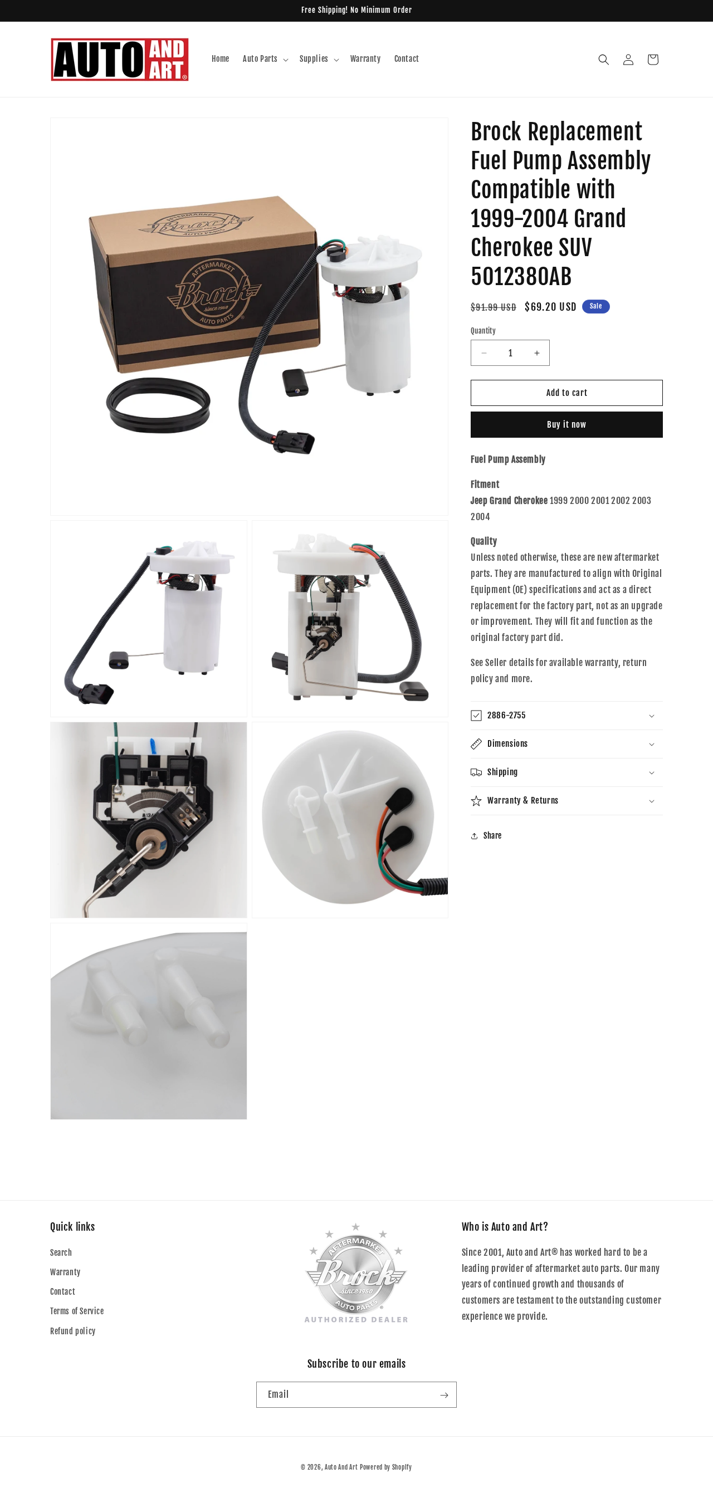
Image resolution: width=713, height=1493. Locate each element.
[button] (264, 59)
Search (61, 1252)
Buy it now (567, 425)
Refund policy (73, 1331)
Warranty (65, 1272)
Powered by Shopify (386, 1467)
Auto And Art (341, 1467)
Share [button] (493, 835)
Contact (62, 1292)
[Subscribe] (444, 1395)
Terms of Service (77, 1311)
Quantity (483, 330)
